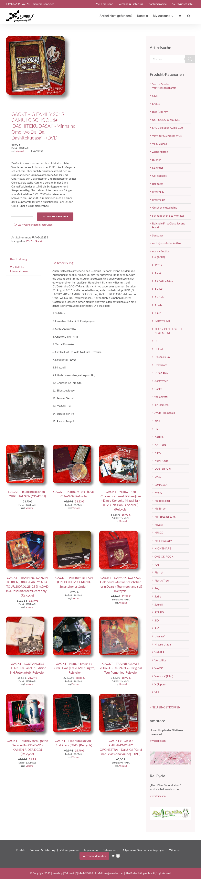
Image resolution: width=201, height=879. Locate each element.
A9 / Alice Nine (163, 281)
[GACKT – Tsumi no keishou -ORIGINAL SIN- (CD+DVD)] (27, 446)
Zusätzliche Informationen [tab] (19, 269)
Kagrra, (159, 436)
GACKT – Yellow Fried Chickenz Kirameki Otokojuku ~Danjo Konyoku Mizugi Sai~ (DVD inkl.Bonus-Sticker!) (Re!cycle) (120, 500)
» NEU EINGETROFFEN (165, 707)
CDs (154, 95)
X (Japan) (159, 684)
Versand (20, 151)
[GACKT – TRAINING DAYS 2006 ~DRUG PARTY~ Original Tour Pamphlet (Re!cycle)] (120, 618)
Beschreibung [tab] (18, 259)
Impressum (91, 850)
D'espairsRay (162, 356)
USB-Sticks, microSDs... (166, 119)
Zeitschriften (160, 151)
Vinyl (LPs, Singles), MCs (167, 135)
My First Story (163, 540)
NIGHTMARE (162, 548)
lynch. (158, 492)
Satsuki (158, 604)
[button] (188, 16)
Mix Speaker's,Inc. (165, 516)
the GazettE (161, 396)
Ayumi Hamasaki (164, 412)
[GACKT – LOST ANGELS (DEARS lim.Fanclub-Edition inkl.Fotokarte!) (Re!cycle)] (27, 618)
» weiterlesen (158, 740)
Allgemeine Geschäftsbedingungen (143, 850)
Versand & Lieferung (42, 850)
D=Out (158, 349)
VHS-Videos (159, 143)
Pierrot (158, 572)
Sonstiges (158, 235)
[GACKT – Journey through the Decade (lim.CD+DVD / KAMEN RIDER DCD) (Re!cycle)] (27, 695)
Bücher (156, 159)
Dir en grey (161, 372)
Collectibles (159, 175)
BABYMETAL (162, 321)
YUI (156, 692)
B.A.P (157, 313)
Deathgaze (160, 365)
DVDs (30, 241)
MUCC (158, 532)
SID (156, 620)
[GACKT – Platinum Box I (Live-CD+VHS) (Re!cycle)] (74, 446)
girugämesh (161, 404)
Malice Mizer (162, 500)
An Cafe (159, 297)
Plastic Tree (161, 580)
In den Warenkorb (55, 216)
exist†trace (161, 380)
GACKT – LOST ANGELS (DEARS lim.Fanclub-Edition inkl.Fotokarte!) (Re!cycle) (27, 668)
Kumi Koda (161, 460)
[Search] (190, 59)
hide (157, 420)
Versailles (160, 660)
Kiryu (157, 452)
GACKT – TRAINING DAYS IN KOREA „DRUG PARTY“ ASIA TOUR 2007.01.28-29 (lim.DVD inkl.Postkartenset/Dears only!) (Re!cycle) (27, 586)
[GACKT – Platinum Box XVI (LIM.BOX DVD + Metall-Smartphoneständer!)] (74, 532)
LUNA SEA (160, 484)
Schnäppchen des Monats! (168, 215)
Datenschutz (110, 850)
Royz (157, 588)
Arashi (158, 305)
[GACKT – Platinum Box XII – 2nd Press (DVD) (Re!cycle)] (74, 695)
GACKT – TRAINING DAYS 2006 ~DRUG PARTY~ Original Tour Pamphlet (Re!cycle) (121, 668)
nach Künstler (160, 251)
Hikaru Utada (162, 644)
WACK (158, 668)
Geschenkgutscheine (164, 207)
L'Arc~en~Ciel (162, 468)
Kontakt (21, 850)
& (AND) (159, 257)
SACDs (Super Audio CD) (167, 127)
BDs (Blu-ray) (160, 111)
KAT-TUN (160, 444)
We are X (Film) (163, 676)
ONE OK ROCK (164, 556)
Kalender (157, 167)
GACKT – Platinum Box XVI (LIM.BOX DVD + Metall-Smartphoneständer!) (74, 582)
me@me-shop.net (43, 4)
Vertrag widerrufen (94, 856)
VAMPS (159, 652)
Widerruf (175, 850)
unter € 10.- (159, 199)
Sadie (157, 596)
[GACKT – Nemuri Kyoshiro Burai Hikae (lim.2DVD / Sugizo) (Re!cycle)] (74, 618)
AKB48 (158, 289)
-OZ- (157, 564)
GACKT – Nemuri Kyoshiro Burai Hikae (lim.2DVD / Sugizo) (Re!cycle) (74, 668)
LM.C (157, 476)
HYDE (158, 428)
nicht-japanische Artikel (166, 243)
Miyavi (158, 524)
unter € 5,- (158, 191)
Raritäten (158, 183)
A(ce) (157, 273)
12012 (158, 265)
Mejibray (159, 508)
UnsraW (159, 636)
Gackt (38, 241)
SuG (156, 628)
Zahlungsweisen (69, 850)
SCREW (159, 612)
